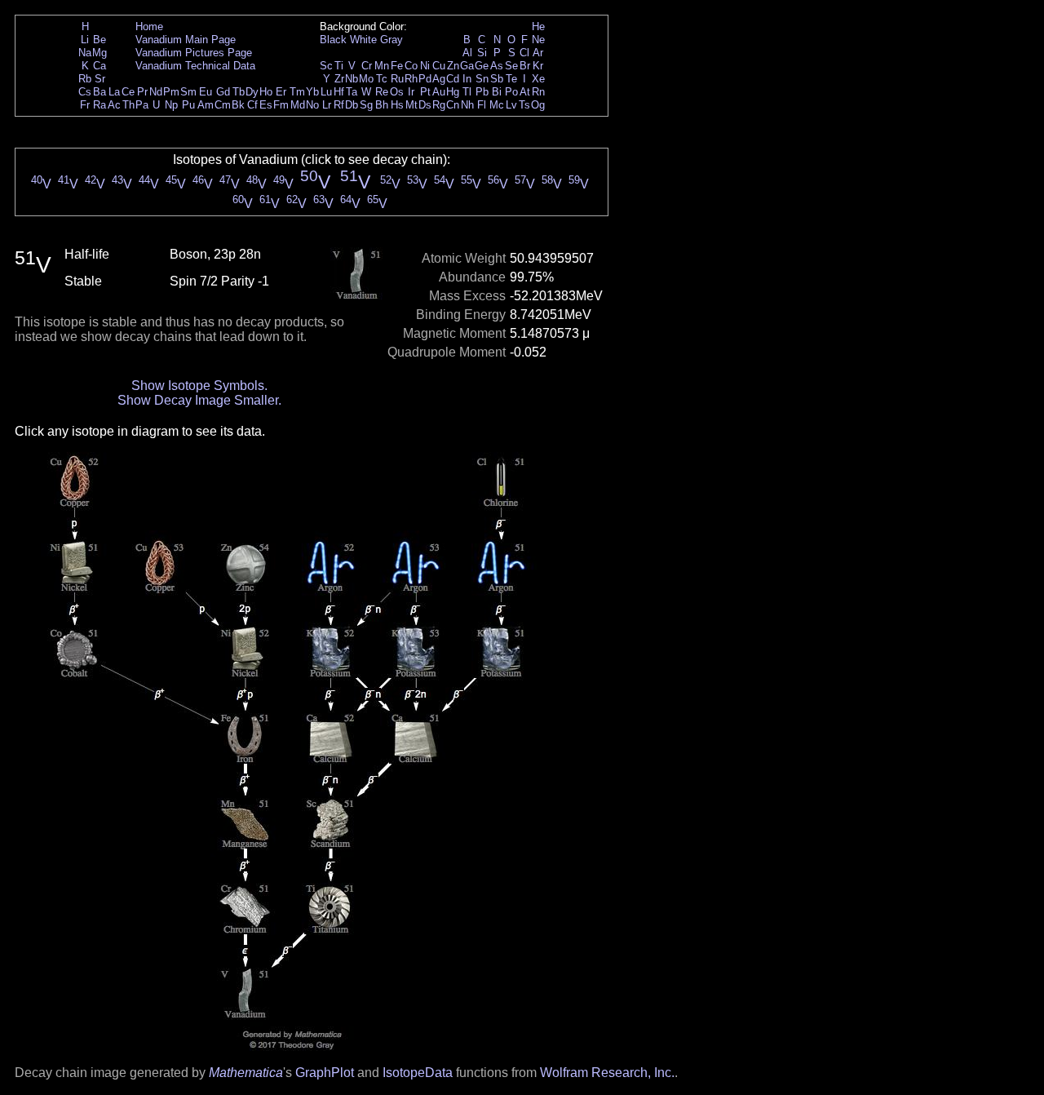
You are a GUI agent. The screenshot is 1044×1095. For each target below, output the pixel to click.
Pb (482, 92)
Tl (466, 92)
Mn (381, 66)
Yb (312, 92)
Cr (366, 66)
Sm (188, 92)
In (466, 79)
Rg (438, 105)
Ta (351, 92)
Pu (188, 105)
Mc (496, 105)
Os (397, 92)
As (496, 66)
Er (281, 92)
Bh (381, 105)
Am (205, 105)
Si (482, 53)
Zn (453, 66)
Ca (99, 66)
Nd (155, 92)
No (312, 105)
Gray (391, 39)
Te (511, 79)
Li (85, 39)
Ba (99, 92)
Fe (397, 66)
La (114, 92)
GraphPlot (324, 1072)
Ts (524, 105)
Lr (326, 105)
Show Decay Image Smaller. (199, 400)
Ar (538, 53)
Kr (538, 66)
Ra (99, 105)
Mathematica (246, 1072)
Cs (84, 92)
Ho (265, 92)
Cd (452, 79)
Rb (84, 79)
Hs (397, 105)
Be (99, 39)
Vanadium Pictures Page (193, 53)
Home (149, 26)
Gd (223, 92)
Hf (339, 92)
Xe (538, 79)
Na (84, 53)
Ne (538, 39)
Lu (326, 92)
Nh (467, 105)
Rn (538, 92)
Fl (481, 105)
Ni (425, 66)
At (525, 92)
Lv (511, 105)
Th (128, 105)
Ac (114, 105)
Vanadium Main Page (185, 39)
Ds (424, 105)
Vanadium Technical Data (195, 66)
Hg (452, 92)
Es (265, 105)
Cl (524, 53)
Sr (100, 79)
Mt (411, 105)
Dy (252, 92)
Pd (424, 79)
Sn (482, 79)
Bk (238, 105)
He (538, 26)
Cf (252, 105)
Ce (128, 92)
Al (467, 53)
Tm (297, 92)
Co (411, 66)
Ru (397, 79)
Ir (411, 92)
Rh (411, 79)
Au (438, 92)
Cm (223, 105)
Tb (238, 92)
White (363, 39)
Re (381, 92)
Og (538, 105)
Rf (339, 105)
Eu (205, 92)
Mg (99, 53)
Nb (351, 79)
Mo (366, 79)
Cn (452, 105)
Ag (438, 79)
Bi (497, 92)
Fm (281, 105)
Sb (496, 79)
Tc (381, 79)
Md (297, 105)
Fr (85, 105)
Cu (438, 66)
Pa (141, 105)
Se (511, 66)
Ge (482, 66)
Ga (467, 66)
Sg (366, 105)
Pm (171, 92)
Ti (338, 66)
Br (525, 66)
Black (333, 39)
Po (511, 92)
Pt (425, 92)
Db (351, 105)
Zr (339, 79)
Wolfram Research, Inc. (607, 1072)
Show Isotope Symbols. (199, 385)
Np (171, 105)
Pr (142, 92)
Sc (326, 66)
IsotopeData (418, 1072)
